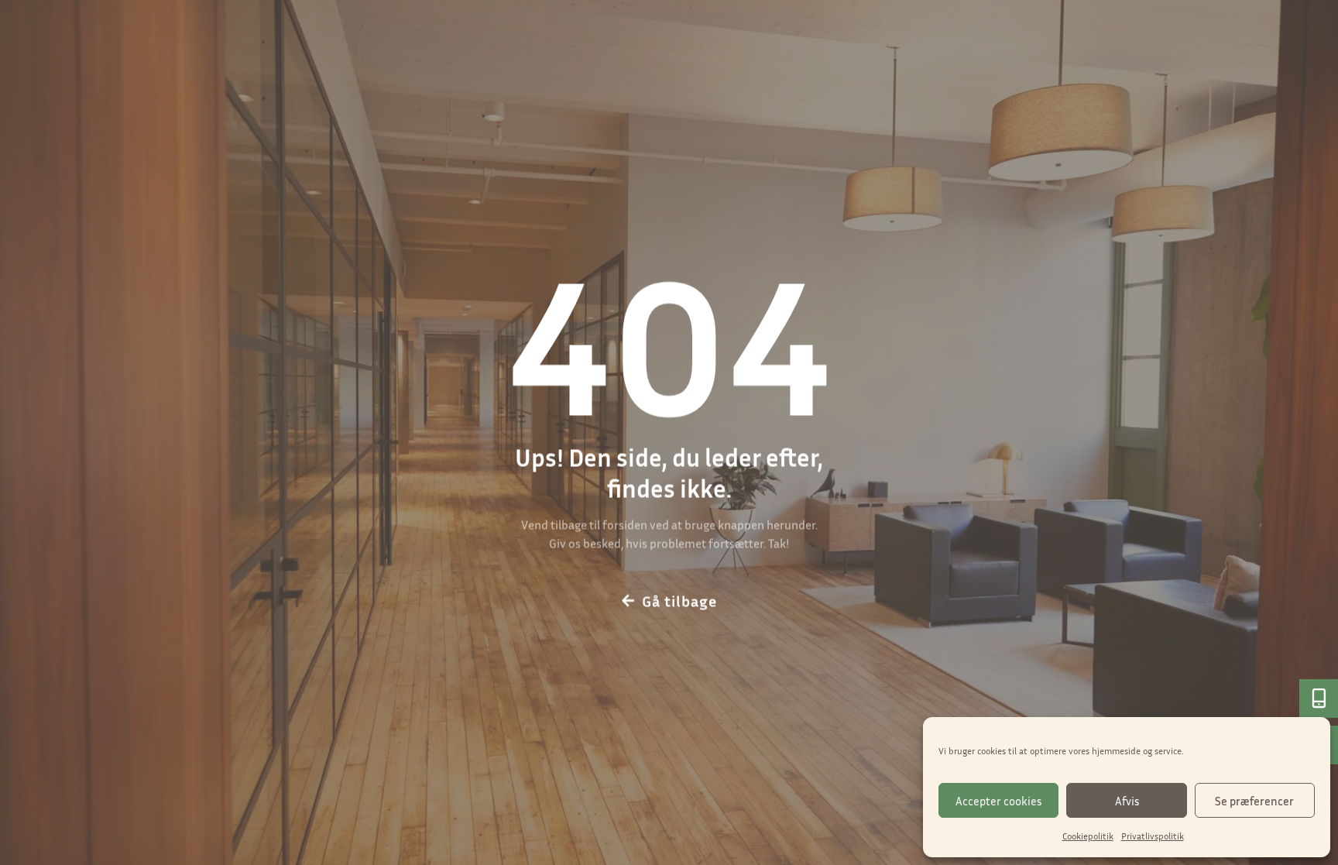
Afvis (1127, 801)
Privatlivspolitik (1152, 836)
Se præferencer (1254, 801)
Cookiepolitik (1087, 836)
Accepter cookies (998, 801)
